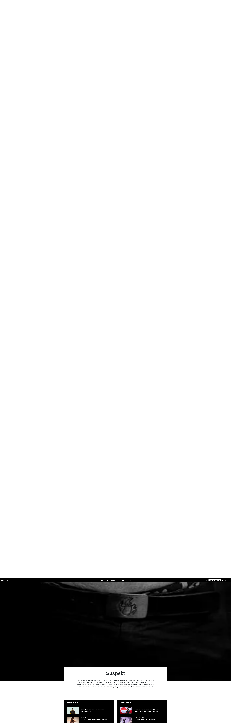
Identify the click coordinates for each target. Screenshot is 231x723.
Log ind (224, 580)
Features (122, 580)
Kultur (130, 580)
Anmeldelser (111, 580)
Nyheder (101, 580)
